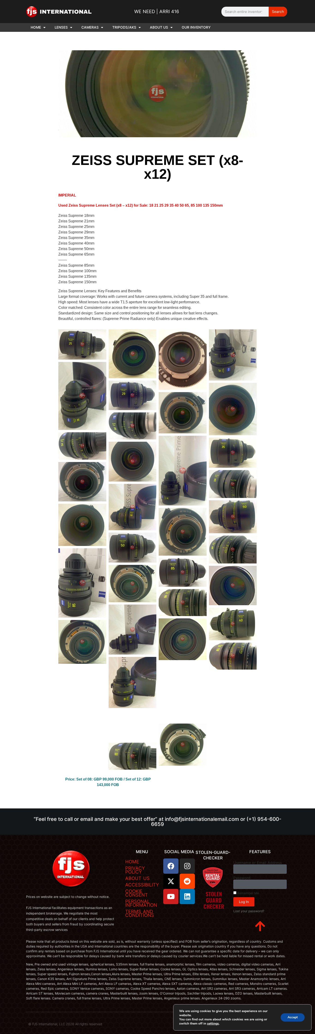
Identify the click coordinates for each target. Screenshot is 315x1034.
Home (132, 861)
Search (278, 11)
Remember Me (247, 893)
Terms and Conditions (139, 913)
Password (241, 878)
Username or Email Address (257, 862)
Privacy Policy (135, 870)
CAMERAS (90, 27)
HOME (36, 27)
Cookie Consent (136, 893)
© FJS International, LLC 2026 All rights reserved (65, 1024)
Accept (293, 1017)
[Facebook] (170, 866)
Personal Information (141, 903)
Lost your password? (248, 911)
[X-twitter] (170, 881)
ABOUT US (159, 27)
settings (213, 1024)
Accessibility (142, 885)
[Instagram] (187, 866)
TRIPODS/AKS (124, 27)
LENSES (61, 27)
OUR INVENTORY (196, 27)
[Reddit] (187, 881)
